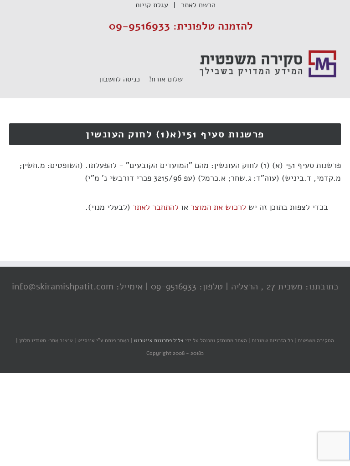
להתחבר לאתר (156, 207)
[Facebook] (195, 323)
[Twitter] (177, 323)
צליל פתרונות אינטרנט (158, 340)
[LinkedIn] (159, 323)
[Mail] (141, 323)
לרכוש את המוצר (218, 207)
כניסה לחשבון (124, 79)
